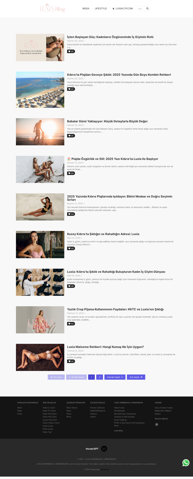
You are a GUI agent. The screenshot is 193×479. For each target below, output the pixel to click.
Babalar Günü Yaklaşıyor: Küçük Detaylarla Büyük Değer (107, 121)
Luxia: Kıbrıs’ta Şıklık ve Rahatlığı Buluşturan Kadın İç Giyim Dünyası (116, 271)
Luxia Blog (118, 431)
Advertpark (104, 469)
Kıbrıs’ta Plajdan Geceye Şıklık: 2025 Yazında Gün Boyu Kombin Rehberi (119, 74)
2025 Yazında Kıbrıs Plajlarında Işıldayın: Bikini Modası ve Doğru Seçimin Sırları (119, 198)
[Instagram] (157, 424)
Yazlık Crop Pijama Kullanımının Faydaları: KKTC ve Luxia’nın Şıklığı (115, 309)
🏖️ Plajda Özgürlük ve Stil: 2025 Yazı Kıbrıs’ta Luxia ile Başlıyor (112, 159)
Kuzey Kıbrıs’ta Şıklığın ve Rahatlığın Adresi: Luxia (103, 234)
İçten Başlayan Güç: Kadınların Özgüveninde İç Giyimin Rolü (110, 37)
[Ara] (147, 8)
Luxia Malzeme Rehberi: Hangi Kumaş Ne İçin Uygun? (105, 347)
